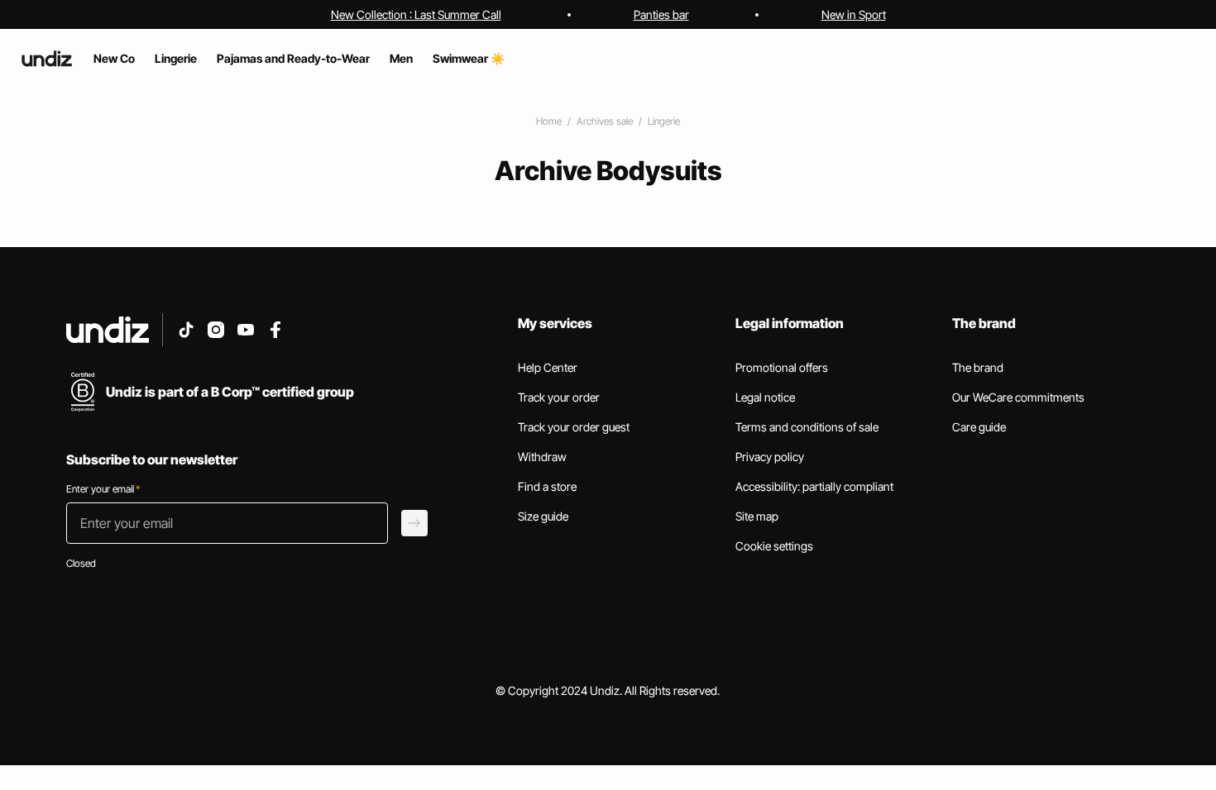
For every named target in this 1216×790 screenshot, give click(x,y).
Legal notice (765, 397)
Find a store (547, 486)
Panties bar (661, 14)
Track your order (559, 397)
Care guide (979, 427)
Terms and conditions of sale (806, 427)
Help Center (547, 367)
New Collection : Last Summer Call (416, 14)
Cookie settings (774, 546)
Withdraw (542, 457)
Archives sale (605, 121)
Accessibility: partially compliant (814, 486)
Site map (756, 516)
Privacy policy (769, 457)
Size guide (543, 516)
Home (549, 121)
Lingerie (664, 121)
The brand (977, 367)
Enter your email (103, 489)
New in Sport (853, 14)
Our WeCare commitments (1018, 397)
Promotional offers (781, 367)
